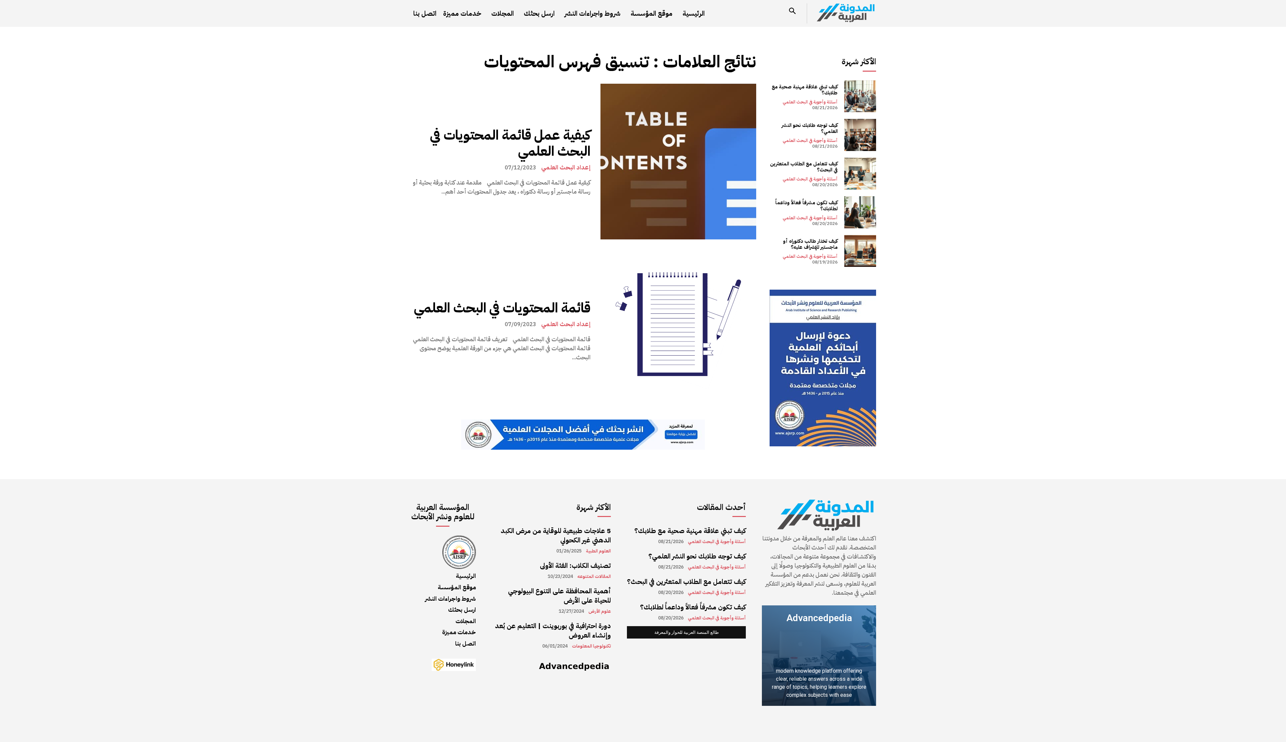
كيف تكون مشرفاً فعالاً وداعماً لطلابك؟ (806, 205)
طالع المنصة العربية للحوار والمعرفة (686, 632)
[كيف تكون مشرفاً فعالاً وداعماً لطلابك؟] (860, 212)
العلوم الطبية (598, 551)
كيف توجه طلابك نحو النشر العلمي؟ (810, 128)
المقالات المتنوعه (594, 577)
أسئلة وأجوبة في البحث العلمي (810, 102)
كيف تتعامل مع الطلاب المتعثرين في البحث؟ (804, 166)
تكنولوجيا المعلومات (591, 646)
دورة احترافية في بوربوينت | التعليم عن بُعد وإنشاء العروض (553, 630)
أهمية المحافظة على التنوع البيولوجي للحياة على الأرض (559, 595)
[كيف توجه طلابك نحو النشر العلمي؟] (860, 135)
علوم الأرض (599, 611)
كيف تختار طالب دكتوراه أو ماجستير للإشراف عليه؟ (810, 244)
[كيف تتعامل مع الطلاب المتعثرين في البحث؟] (860, 174)
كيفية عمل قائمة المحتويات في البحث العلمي (510, 143)
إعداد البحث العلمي (565, 167)
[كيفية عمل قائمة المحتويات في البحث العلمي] (678, 161)
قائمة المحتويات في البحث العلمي (500, 308)
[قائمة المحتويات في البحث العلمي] (678, 331)
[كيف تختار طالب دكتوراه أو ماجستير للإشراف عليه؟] (860, 251)
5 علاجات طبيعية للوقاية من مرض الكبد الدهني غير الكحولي (556, 535)
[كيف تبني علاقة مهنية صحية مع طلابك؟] (860, 96)
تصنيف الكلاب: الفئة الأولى (575, 566)
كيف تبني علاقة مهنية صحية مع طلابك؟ (805, 89)
